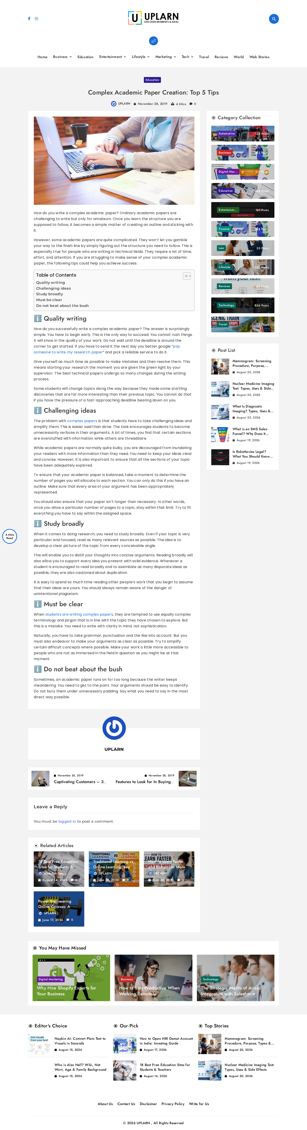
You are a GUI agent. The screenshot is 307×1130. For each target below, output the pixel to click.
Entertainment (110, 56)
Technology (210, 979)
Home (42, 56)
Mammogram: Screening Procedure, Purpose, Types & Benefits (252, 366)
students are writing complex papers (79, 614)
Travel (204, 56)
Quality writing (50, 282)
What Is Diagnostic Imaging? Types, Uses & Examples (252, 411)
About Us (105, 1103)
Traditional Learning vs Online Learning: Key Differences (113, 867)
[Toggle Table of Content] (185, 276)
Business (60, 56)
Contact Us (126, 1103)
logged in (67, 821)
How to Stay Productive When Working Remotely (149, 991)
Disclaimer (148, 1103)
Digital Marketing (51, 979)
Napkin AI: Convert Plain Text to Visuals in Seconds (80, 1041)
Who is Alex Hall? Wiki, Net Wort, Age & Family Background (81, 1067)
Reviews (221, 56)
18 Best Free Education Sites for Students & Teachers (58, 867)
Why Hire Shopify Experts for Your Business (66, 991)
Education (86, 56)
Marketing (164, 56)
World (239, 56)
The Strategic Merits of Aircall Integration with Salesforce (231, 991)
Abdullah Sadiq (55, 873)
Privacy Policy (173, 1103)
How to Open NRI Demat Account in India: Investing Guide (166, 1041)
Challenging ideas (53, 288)
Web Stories (259, 56)
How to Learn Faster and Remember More (166, 864)
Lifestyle (139, 56)
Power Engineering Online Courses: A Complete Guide (54, 907)
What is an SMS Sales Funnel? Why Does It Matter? (250, 434)
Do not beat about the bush (62, 306)
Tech (185, 56)
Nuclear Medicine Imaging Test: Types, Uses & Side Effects (253, 388)
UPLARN (124, 103)
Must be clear (49, 300)
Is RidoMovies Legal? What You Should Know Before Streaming (251, 456)
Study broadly (49, 294)
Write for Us (199, 1103)
